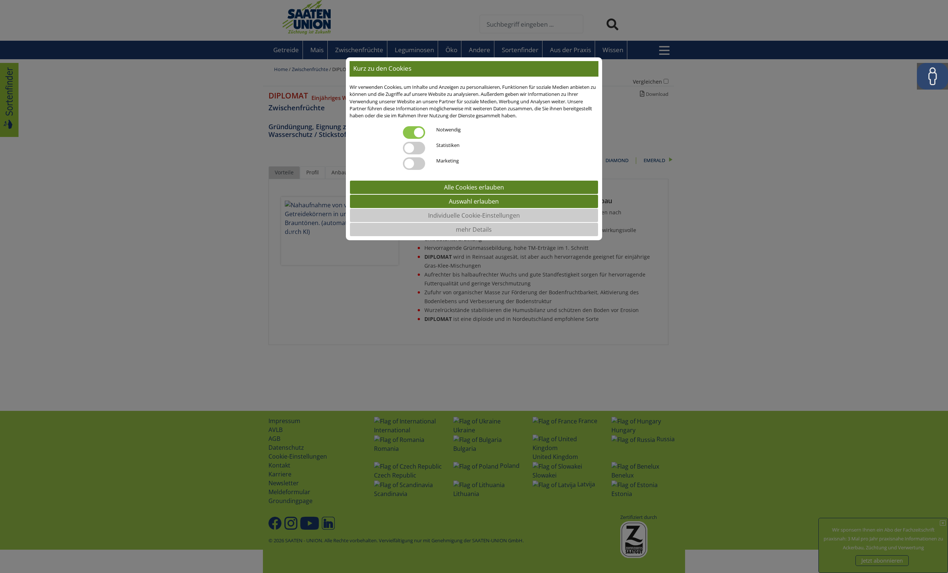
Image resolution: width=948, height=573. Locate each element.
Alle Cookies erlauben (474, 187)
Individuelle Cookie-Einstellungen (474, 215)
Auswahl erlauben (474, 201)
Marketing (447, 160)
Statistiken (448, 145)
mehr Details (474, 229)
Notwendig (448, 129)
